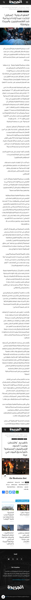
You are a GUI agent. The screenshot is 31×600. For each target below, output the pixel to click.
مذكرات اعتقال (20, 486)
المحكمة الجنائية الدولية (23, 484)
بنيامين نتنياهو (14, 484)
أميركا (23, 482)
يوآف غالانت (26, 489)
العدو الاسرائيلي (10, 482)
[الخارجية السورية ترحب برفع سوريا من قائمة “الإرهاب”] (8, 507)
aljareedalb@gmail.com (18, 579)
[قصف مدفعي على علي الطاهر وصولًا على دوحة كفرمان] (23, 528)
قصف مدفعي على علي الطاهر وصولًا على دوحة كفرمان (23, 537)
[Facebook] (21, 559)
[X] (13, 559)
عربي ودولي (20, 11)
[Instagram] (17, 559)
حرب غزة (8, 484)
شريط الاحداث (22, 7)
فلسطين (26, 486)
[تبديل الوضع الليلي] (3, 597)
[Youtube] (8, 559)
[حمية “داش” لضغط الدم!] (23, 507)
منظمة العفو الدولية (11, 486)
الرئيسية (27, 7)
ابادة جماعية (17, 482)
